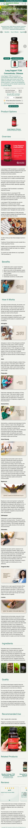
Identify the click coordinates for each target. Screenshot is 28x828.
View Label (7, 58)
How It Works (14, 32)
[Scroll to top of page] (24, 825)
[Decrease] (6, 98)
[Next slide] (26, 32)
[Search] (23, 3)
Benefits (6, 32)
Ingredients (23, 32)
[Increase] (8, 98)
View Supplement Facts (17, 58)
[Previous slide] (1, 32)
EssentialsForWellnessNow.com (17, 29)
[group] (13, 123)
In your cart (19, 97)
